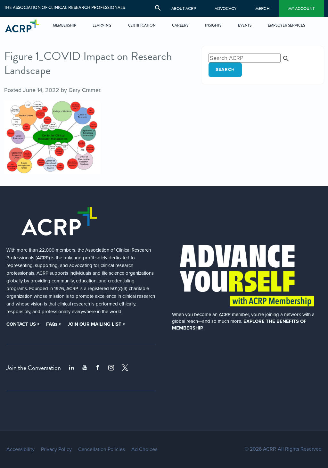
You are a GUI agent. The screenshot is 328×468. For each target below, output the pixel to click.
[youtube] (84, 367)
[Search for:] (249, 58)
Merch (262, 8)
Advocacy (225, 8)
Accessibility (20, 449)
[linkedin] (71, 367)
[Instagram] (111, 367)
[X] (125, 367)
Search (225, 69)
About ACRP (183, 8)
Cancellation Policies (101, 449)
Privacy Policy (56, 449)
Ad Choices (144, 449)
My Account (301, 8)
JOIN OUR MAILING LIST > (96, 324)
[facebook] (97, 367)
